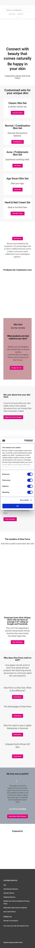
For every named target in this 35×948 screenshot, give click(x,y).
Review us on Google (11, 920)
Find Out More (10, 519)
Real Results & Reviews (11, 889)
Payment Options (9, 893)
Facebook (22, 624)
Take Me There (17, 213)
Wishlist (19, 14)
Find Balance (17, 142)
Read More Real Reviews (17, 816)
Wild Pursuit (19, 942)
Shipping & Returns (9, 897)
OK (17, 506)
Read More (17, 697)
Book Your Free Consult (13, 417)
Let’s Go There (17, 113)
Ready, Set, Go (16, 368)
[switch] (30, 480)
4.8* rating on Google (17, 623)
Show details (24, 500)
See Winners (17, 238)
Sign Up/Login (12, 14)
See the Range (17, 642)
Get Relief (17, 166)
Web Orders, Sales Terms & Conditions (15, 907)
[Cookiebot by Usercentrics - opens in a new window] (25, 440)
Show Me (17, 189)
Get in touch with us (10, 911)
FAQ (5, 885)
